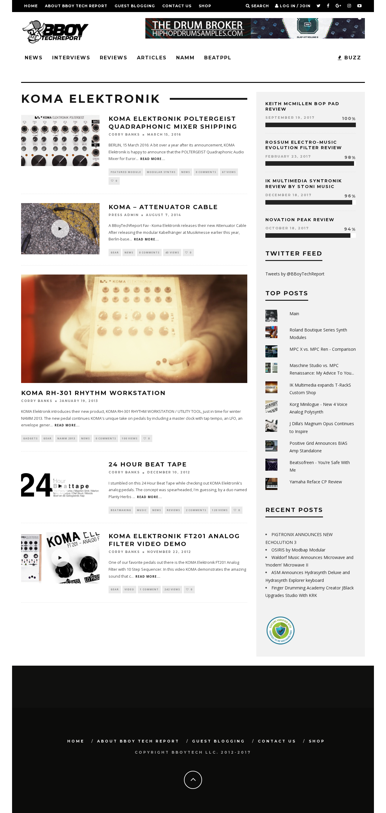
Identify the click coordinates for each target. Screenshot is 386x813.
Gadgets (30, 438)
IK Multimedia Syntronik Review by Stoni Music (303, 183)
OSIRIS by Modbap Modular (298, 550)
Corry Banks (124, 135)
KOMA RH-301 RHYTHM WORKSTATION (93, 393)
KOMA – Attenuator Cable (163, 207)
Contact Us (176, 6)
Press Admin (124, 215)
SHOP (205, 6)
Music (142, 510)
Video (129, 589)
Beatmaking (121, 510)
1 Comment (149, 589)
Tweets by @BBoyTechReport (294, 274)
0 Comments (206, 172)
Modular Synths (161, 172)
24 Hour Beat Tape (148, 464)
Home (31, 6)
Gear (115, 252)
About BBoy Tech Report (76, 6)
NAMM (185, 58)
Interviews (71, 58)
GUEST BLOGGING (135, 6)
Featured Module (126, 172)
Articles (152, 58)
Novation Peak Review (299, 219)
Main (294, 313)
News (34, 58)
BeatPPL (218, 58)
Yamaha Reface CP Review (316, 482)
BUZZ (351, 58)
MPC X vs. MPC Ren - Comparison (323, 349)
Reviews (114, 58)
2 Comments (196, 510)
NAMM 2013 (66, 438)
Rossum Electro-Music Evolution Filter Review (303, 145)
